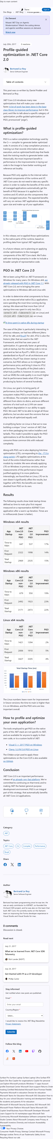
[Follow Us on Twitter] (13, 1052)
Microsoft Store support (31, 1086)
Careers (9, 1119)
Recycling (4, 1137)
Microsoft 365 (44, 1104)
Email (8, 998)
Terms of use (19, 1134)
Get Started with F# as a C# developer (23, 973)
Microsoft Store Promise (35, 1089)
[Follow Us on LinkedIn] (20, 1052)
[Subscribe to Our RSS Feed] (13, 1059)
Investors (12, 1122)
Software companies (37, 1116)
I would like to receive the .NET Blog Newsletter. (25, 1022)
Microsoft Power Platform (10, 1107)
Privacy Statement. (13, 1024)
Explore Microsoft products (14, 1083)
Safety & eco (40, 1134)
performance (40, 846)
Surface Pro (4, 1077)
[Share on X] (12, 865)
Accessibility (41, 1122)
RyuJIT (23, 335)
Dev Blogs (7, 12)
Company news (33, 1119)
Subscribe (11, 1031)
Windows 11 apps (33, 1083)
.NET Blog (19, 12)
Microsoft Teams (28, 1107)
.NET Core (8, 846)
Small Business (12, 1110)
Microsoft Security (18, 1104)
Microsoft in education (18, 1092)
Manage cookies (6, 1134)
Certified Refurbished (15, 1089)
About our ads (14, 1137)
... (40, 12)
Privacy (47, 1131)
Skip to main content (8, 1)
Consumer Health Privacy (10, 1131)
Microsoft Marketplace (19, 1116)
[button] (26, 229)
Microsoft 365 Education (36, 1095)
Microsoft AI (5, 1104)
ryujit (6, 852)
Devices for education (37, 1092)
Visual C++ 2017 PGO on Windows (25, 744)
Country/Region (13, 1009)
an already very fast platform (26, 779)
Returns (44, 1086)
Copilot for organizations (23, 1080)
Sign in (46, 9)
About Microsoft (19, 1119)
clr (18, 846)
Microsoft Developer (32, 1110)
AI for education (27, 1101)
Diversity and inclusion (26, 1122)
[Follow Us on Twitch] (33, 1052)
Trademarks (29, 1134)
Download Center (13, 1086)
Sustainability (5, 1125)
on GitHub (8, 761)
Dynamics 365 (32, 1104)
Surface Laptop (16, 1077)
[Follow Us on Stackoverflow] (7, 1059)
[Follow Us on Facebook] (7, 1052)
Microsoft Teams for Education (12, 1095)
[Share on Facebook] (5, 865)
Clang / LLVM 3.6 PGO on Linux (23, 749)
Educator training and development (31, 1098)
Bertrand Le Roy (18, 68)
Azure (21, 1110)
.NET (6, 833)
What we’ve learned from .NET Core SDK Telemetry (25, 953)
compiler (27, 846)
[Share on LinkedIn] (19, 865)
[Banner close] (46, 19)
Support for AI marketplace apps (18, 1113)
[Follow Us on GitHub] (39, 1052)
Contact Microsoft (36, 1131)
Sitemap (24, 1131)
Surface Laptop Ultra (31, 1077)
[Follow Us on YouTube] (26, 1052)
